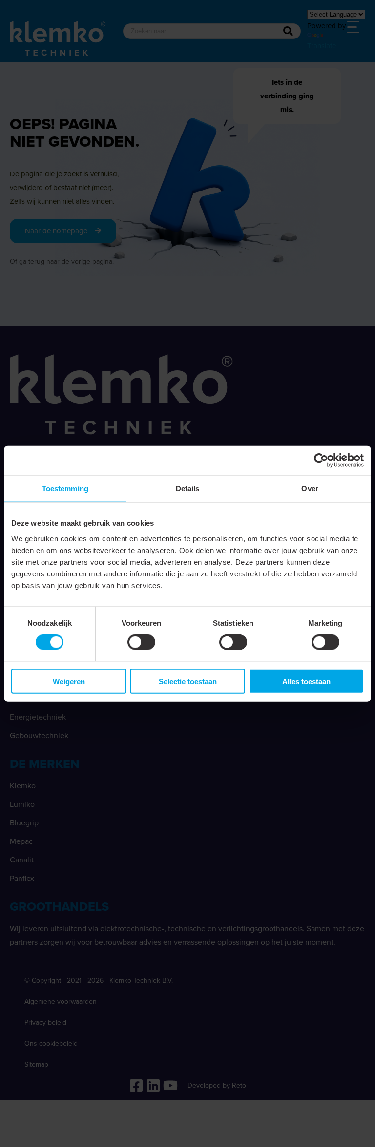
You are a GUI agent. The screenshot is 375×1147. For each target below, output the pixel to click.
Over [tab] (309, 488)
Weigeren (69, 681)
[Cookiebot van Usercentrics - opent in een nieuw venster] (321, 460)
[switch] (141, 642)
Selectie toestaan (188, 681)
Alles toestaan (306, 681)
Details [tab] (188, 488)
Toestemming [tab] (65, 488)
